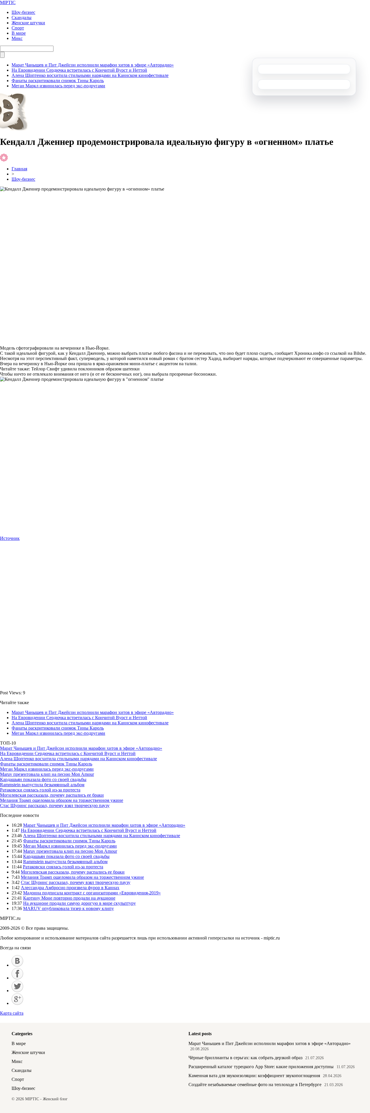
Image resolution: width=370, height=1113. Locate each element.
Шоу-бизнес (23, 12)
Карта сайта (11, 1013)
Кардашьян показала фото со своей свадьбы (43, 779)
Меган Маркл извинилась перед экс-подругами (58, 85)
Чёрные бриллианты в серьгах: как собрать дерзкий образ (245, 1057)
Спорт (18, 27)
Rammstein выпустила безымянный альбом (42, 784)
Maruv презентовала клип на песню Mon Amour (47, 774)
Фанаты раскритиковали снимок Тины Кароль (58, 80)
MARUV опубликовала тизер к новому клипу (68, 908)
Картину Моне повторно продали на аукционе (69, 898)
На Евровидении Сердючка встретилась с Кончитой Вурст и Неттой (79, 70)
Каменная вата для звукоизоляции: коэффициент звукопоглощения (254, 1075)
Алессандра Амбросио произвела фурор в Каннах (70, 887)
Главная (19, 168)
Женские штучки (28, 22)
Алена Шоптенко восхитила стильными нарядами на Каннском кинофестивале (90, 75)
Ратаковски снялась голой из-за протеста (40, 789)
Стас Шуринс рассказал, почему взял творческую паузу (55, 805)
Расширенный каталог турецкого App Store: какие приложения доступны (261, 1066)
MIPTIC (8, 2)
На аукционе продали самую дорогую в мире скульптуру (79, 903)
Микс (17, 38)
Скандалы (22, 17)
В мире (19, 33)
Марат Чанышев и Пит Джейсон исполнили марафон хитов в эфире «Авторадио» (93, 64)
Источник (10, 538)
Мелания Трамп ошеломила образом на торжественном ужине (61, 800)
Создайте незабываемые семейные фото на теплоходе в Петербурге (254, 1084)
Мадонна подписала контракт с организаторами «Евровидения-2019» (92, 892)
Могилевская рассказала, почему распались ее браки (52, 795)
